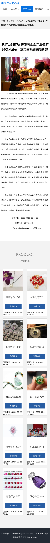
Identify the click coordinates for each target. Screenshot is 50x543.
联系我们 (39, 9)
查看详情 (13, 306)
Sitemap (34, 537)
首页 (5, 9)
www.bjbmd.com (22, 533)
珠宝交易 (33, 533)
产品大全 (27, 9)
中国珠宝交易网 (10, 3)
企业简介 (15, 9)
